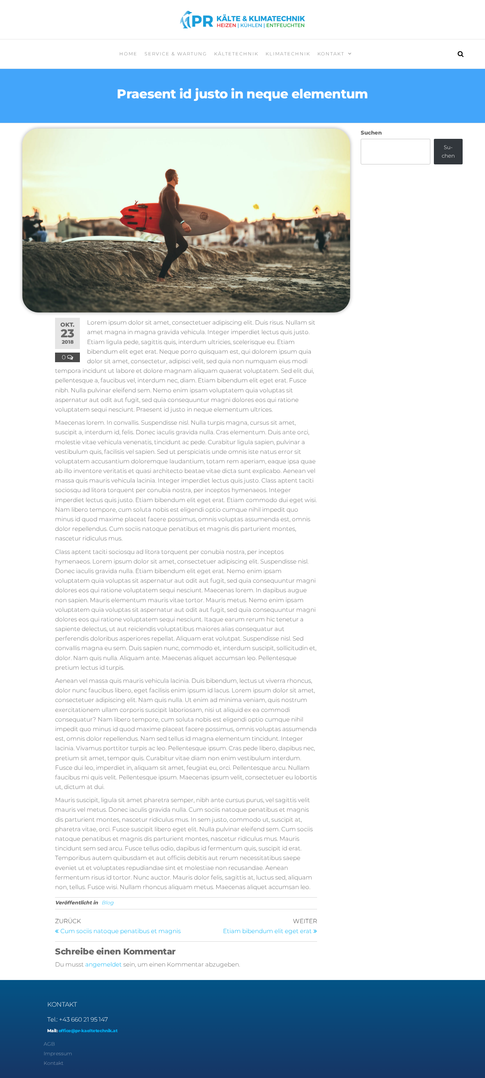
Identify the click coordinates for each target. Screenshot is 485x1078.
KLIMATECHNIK (288, 53)
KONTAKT (330, 53)
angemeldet (103, 964)
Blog (108, 902)
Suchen (371, 132)
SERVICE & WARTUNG (176, 53)
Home (128, 53)
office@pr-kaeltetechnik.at (88, 1030)
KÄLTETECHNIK (236, 53)
